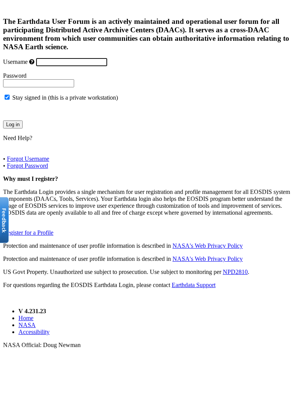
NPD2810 (235, 272)
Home (25, 318)
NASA (27, 325)
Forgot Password (27, 165)
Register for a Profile (28, 232)
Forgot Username (28, 158)
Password (15, 75)
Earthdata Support (193, 285)
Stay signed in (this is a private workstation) (65, 97)
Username (15, 61)
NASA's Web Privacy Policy (207, 245)
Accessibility (34, 332)
